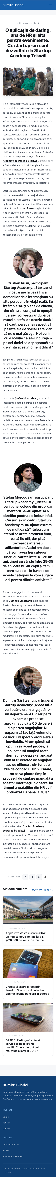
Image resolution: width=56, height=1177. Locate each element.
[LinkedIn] (39, 877)
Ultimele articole (11, 1144)
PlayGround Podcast (13, 1156)
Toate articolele (41, 890)
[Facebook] (25, 877)
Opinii (6, 1116)
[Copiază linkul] (45, 877)
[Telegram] (32, 877)
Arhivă (6, 1150)
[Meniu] (50, 5)
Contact (6, 1128)
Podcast (6, 1122)
